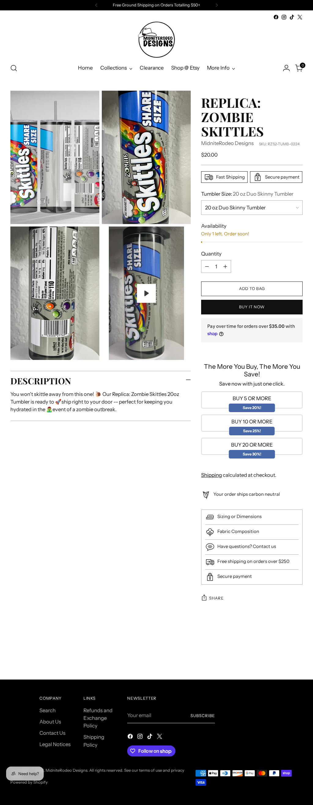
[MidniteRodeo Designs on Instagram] (284, 17)
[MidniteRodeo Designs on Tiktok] (292, 17)
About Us (50, 722)
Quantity (211, 254)
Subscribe (202, 715)
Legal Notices (55, 744)
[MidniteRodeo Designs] (156, 39)
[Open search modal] (14, 68)
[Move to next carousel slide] (297, 658)
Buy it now (252, 306)
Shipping (211, 475)
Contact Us (52, 733)
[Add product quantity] (225, 266)
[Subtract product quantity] (206, 266)
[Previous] (96, 5)
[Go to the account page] (286, 68)
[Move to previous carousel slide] (283, 659)
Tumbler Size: (247, 194)
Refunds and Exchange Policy (97, 718)
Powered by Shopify (29, 782)
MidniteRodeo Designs (227, 143)
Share (216, 598)
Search (47, 710)
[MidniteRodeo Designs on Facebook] (276, 17)
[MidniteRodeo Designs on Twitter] (300, 17)
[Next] (216, 5)
